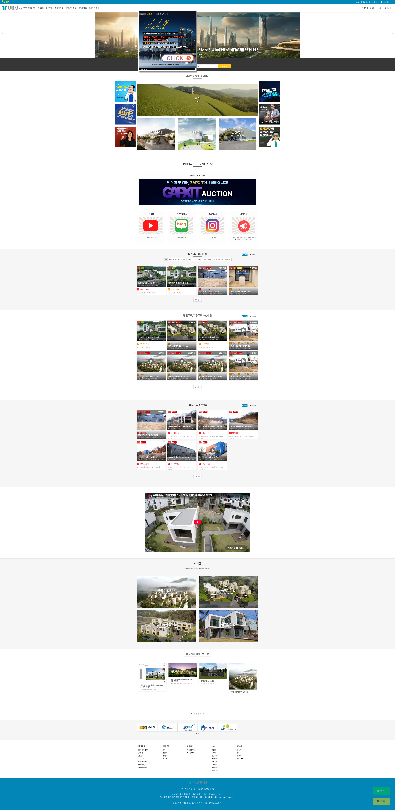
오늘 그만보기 (144, 69)
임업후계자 (215, 756)
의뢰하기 (373, 8)
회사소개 (388, 8)
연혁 (238, 753)
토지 (164, 750)
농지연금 (214, 759)
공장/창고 (49, 8)
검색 (225, 66)
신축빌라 (41, 8)
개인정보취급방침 (203, 789)
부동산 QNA (190, 753)
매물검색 (365, 8)
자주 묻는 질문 (241, 759)
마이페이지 (386, 2)
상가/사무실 (59, 8)
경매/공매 (204, 693)
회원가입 (365, 2)
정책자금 (214, 762)
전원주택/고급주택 (29, 8)
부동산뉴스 (215, 770)
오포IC (214, 753)
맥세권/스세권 (175, 693)
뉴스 (379, 8)
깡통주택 (234, 693)
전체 (166, 260)
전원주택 (165, 753)
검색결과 (253, 255)
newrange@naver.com (226, 797)
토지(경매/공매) (94, 8)
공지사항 (239, 756)
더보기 (197, 300)
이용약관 (192, 789)
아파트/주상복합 (70, 8)
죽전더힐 (214, 765)
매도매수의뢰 (191, 750)
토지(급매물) (82, 8)
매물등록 (244, 255)
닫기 (192, 69)
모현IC (214, 750)
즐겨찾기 (6, 2)
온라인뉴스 (215, 767)
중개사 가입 (374, 2)
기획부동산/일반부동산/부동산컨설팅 (152, 694)
